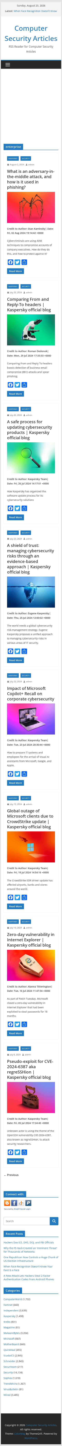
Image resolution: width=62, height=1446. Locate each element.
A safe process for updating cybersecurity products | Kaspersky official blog (29, 429)
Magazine (9, 1327)
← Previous (11, 1175)
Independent (11, 1310)
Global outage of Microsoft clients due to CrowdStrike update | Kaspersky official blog (30, 819)
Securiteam (10, 1366)
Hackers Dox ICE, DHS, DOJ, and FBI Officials (29, 1242)
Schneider (9, 1361)
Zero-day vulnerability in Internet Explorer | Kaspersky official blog (30, 940)
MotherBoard (11, 1344)
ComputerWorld (13, 1299)
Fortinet (8, 1304)
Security (26, 158)
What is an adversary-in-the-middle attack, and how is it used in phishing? (30, 179)
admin (31, 164)
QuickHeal (9, 1349)
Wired (7, 1395)
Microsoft (9, 1338)
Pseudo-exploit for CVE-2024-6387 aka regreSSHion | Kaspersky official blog (30, 1069)
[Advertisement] (31, 101)
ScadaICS (9, 1355)
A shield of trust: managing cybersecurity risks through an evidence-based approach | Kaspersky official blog (30, 558)
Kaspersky (12, 158)
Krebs (7, 1321)
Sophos (8, 1378)
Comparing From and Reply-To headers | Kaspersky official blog (29, 304)
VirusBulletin (11, 1389)
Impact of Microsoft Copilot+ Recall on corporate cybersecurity (30, 693)
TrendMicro (10, 1383)
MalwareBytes (12, 1333)
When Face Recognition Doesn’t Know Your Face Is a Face (35, 12)
